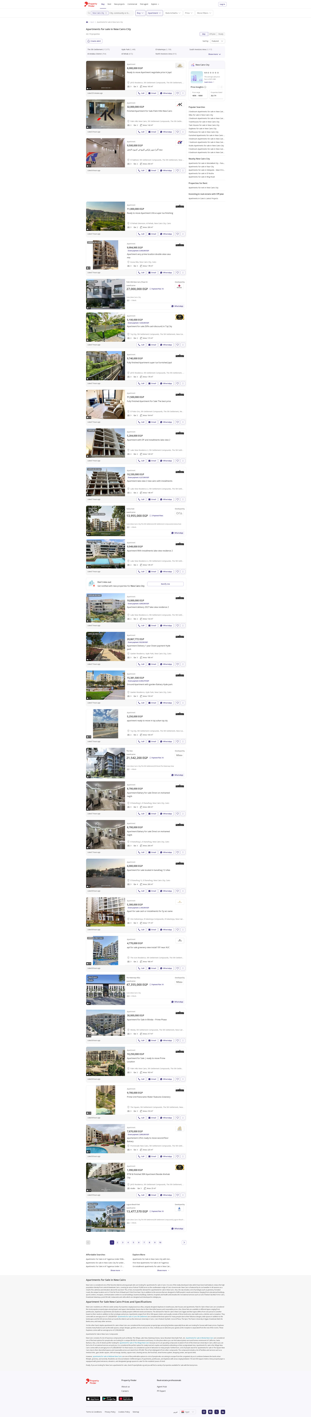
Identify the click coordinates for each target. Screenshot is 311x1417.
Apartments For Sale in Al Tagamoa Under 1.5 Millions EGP (109, 1266)
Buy (103, 4)
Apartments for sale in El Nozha (201, 173)
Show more (213, 54)
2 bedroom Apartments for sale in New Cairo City (208, 118)
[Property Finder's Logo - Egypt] (91, 4)
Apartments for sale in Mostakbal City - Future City (208, 163)
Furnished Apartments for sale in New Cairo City (207, 135)
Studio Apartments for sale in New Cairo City (206, 145)
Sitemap (136, 1412)
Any (203, 34)
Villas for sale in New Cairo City (201, 115)
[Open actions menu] (183, 93)
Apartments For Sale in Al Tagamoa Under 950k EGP (106, 1259)
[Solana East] (136, 521)
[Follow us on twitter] (216, 1412)
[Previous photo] (88, 75)
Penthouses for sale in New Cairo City (203, 132)
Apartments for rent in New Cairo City (203, 187)
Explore (154, 4)
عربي (175, 1412)
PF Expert (161, 1391)
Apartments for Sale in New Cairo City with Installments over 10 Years (160, 1259)
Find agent (144, 4)
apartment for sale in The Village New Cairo (134, 1343)
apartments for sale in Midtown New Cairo (107, 1356)
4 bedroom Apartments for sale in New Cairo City (208, 139)
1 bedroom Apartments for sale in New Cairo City (208, 142)
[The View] (136, 763)
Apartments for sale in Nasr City (201, 166)
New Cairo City (98, 13)
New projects (119, 4)
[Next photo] (123, 75)
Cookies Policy (124, 1412)
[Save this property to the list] (177, 93)
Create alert (96, 41)
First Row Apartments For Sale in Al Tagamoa (151, 1263)
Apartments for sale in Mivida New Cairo (200, 1338)
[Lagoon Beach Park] (136, 1216)
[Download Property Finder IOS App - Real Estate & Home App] (93, 1399)
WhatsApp (167, 93)
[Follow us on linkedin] (223, 1412)
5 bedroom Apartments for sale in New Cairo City (208, 149)
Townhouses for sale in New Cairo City (204, 122)
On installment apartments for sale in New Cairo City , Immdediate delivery (162, 1266)
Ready (220, 34)
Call (142, 93)
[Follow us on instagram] (204, 1412)
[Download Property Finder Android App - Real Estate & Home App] (109, 1399)
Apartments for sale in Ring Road (202, 177)
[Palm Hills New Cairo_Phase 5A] (136, 294)
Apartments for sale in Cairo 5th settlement (132, 1317)
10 (160, 1242)
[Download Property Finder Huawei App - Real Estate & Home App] (126, 1399)
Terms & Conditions (94, 1412)
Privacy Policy (110, 1412)
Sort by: (206, 41)
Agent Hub (162, 1386)
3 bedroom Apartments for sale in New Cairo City (208, 111)
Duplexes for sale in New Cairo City (202, 128)
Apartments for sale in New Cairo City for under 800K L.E (108, 1263)
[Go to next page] (184, 1242)
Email (153, 93)
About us (125, 1386)
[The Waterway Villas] (136, 990)
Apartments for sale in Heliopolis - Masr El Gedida (208, 170)
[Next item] (221, 87)
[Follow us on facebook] (210, 1412)
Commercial (132, 4)
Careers (125, 1391)
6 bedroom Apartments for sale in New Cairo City (208, 152)
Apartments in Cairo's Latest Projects (203, 198)
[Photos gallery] (105, 75)
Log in (222, 4)
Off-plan (212, 34)
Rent (109, 4)
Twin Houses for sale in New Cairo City (204, 125)
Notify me (165, 584)
